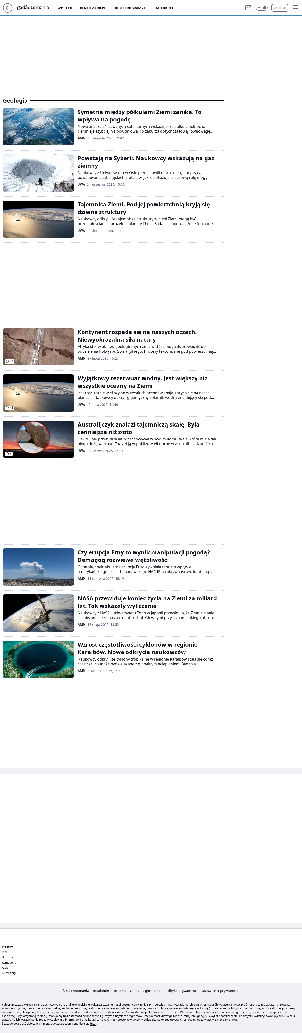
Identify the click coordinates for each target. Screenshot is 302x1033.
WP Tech (65, 8)
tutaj (93, 1023)
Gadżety (7, 957)
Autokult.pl (167, 8)
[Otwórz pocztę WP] (248, 8)
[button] (262, 8)
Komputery (9, 963)
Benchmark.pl (93, 8)
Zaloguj (280, 7)
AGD (5, 968)
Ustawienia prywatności (219, 990)
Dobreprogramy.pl (130, 8)
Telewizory (9, 973)
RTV (4, 952)
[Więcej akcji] (221, 111)
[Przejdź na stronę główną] (8, 11)
